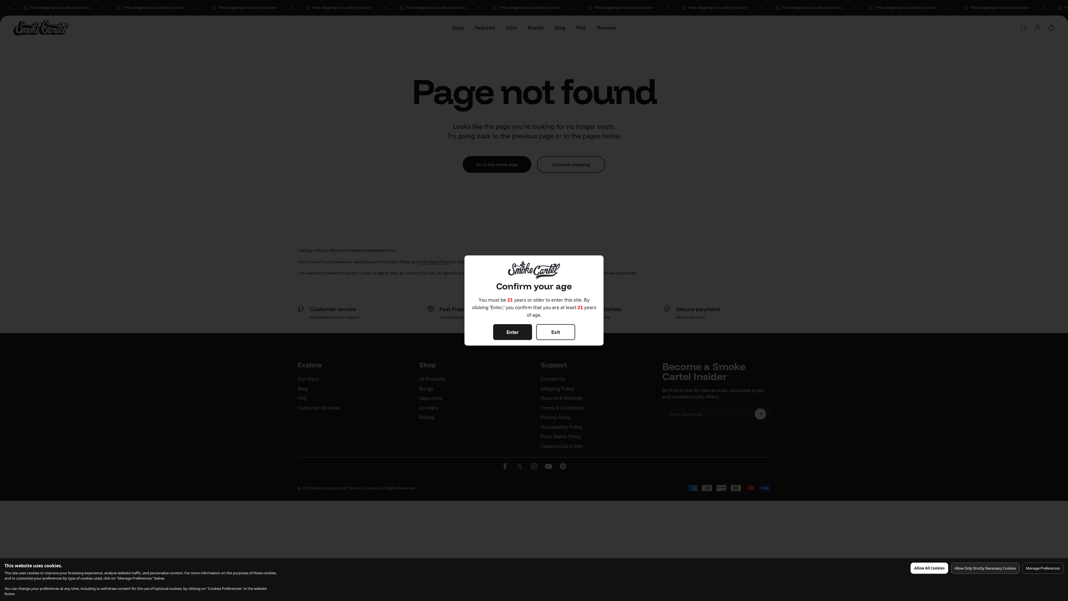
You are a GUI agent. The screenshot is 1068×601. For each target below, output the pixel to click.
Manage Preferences (1043, 568)
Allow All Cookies (929, 568)
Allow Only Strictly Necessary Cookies (985, 568)
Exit (555, 332)
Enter (512, 332)
